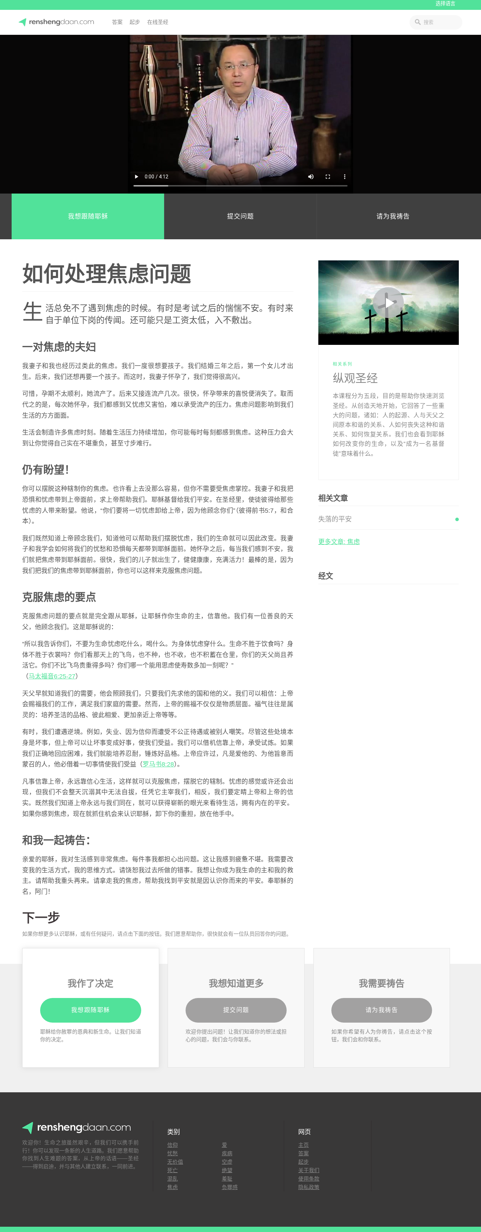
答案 (117, 22)
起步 (135, 22)
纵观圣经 (355, 378)
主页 (303, 1145)
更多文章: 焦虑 (339, 541)
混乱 (172, 1179)
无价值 (175, 1162)
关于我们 (308, 1170)
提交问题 (240, 216)
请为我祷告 (393, 216)
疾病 (227, 1153)
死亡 (172, 1170)
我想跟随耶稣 (88, 216)
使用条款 (308, 1179)
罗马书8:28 (158, 764)
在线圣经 (157, 22)
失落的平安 (335, 519)
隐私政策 (308, 1187)
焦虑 (172, 1187)
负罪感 (230, 1187)
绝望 (227, 1170)
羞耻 (227, 1179)
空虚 (227, 1162)
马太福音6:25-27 (52, 676)
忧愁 (172, 1153)
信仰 (172, 1145)
